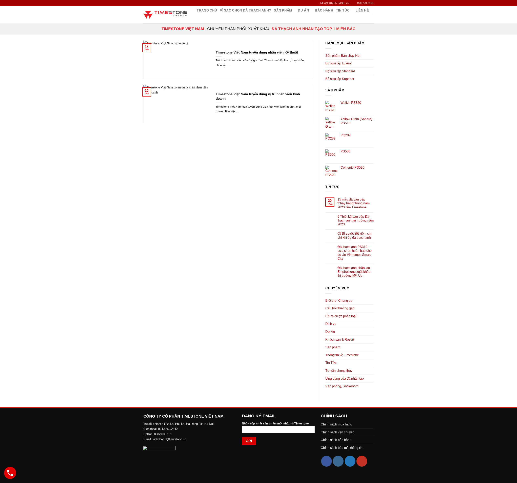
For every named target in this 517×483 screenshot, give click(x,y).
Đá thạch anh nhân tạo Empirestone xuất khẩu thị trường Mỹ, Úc (353, 271)
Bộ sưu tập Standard (340, 71)
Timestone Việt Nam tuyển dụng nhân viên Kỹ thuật (257, 52)
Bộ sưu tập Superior (339, 79)
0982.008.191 (163, 434)
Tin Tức (330, 362)
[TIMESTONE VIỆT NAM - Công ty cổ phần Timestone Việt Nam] (165, 15)
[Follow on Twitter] (350, 461)
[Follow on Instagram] (338, 461)
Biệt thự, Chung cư (339, 300)
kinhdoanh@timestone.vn (169, 439)
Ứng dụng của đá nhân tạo (344, 378)
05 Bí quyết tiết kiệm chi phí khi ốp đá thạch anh (354, 235)
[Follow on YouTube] (361, 461)
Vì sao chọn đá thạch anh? (245, 10)
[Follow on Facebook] (145, 3)
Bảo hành (324, 10)
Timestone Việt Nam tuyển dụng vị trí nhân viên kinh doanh (258, 96)
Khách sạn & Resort (339, 339)
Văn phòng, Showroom (341, 386)
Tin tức (343, 10)
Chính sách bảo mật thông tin (342, 447)
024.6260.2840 (168, 428)
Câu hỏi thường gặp (339, 308)
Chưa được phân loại (340, 316)
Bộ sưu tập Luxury (338, 63)
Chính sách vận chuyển (337, 432)
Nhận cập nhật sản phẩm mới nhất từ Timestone (275, 423)
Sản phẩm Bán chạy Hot (342, 55)
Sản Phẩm (283, 10)
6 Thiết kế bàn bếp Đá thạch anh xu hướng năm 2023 (355, 220)
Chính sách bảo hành (336, 440)
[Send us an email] (149, 3)
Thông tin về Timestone (342, 355)
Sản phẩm (332, 347)
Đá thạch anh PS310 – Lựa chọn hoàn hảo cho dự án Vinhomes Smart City (354, 252)
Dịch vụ (330, 324)
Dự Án (303, 10)
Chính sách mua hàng (336, 424)
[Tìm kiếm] (372, 19)
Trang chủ (207, 10)
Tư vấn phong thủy (338, 370)
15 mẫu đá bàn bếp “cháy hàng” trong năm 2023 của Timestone (353, 203)
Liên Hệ (362, 10)
